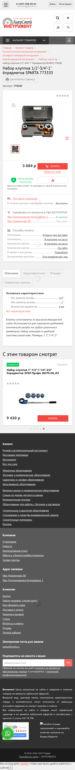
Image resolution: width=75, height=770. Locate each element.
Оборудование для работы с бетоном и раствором (31, 504)
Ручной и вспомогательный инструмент (25, 450)
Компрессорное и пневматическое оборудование (31, 490)
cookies (24, 763)
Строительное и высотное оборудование (26, 510)
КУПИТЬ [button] (55, 166)
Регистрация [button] (65, 4)
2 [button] (34, 429)
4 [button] (40, 429)
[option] (37, 121)
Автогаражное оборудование (19, 484)
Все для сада (10, 464)
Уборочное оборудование (17, 470)
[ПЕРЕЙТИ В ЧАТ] (8, 734)
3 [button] (37, 429)
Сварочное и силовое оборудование (23, 479)
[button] (53, 180)
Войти (53, 4)
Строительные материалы (17, 519)
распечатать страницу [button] (22, 79)
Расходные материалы (15, 455)
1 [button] (31, 429)
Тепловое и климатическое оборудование (26, 475)
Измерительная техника (16, 499)
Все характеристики (18, 311)
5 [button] (43, 429)
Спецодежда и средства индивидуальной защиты (31, 515)
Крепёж (7, 524)
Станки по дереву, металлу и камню (23, 495)
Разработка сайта (28, 756)
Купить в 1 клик (52, 171)
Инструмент (9, 459)
